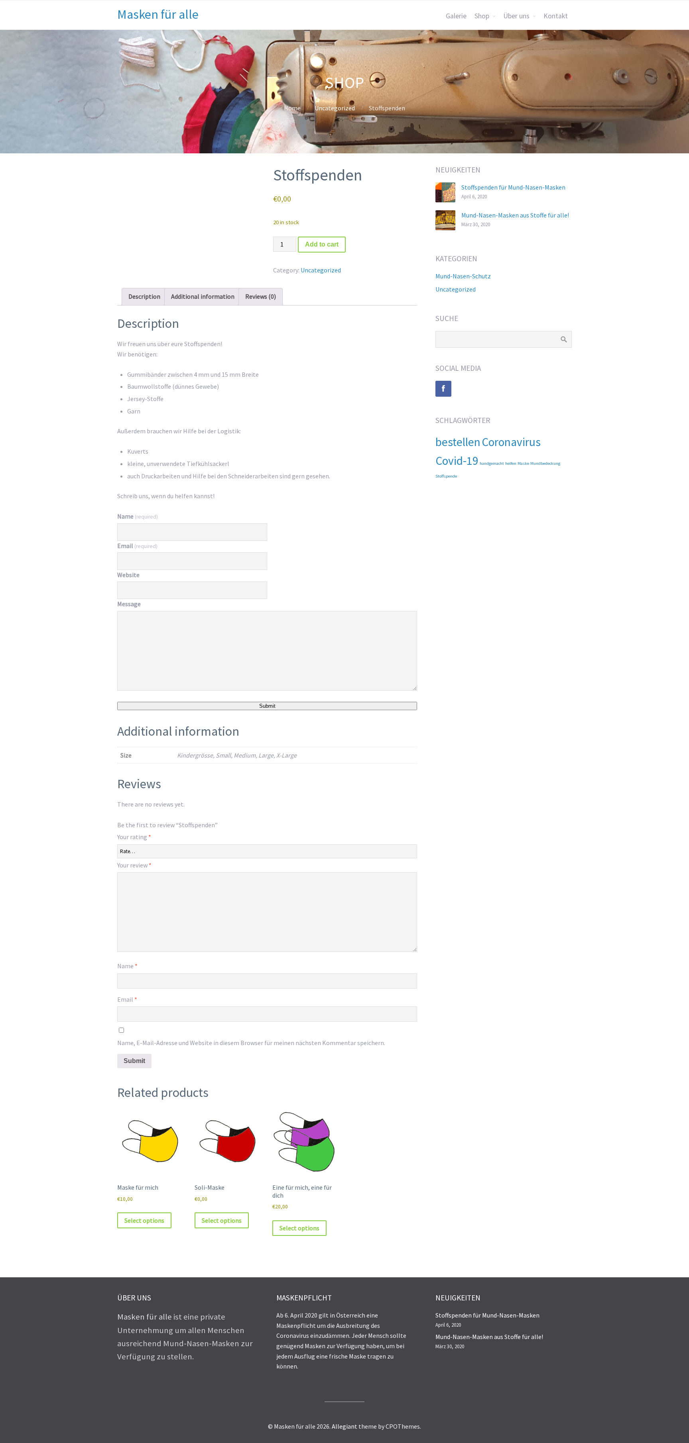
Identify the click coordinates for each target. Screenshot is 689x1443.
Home (292, 108)
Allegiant (344, 1426)
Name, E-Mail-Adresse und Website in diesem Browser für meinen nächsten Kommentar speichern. (251, 1043)
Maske (523, 463)
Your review (134, 865)
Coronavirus (511, 442)
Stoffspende (446, 476)
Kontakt (555, 16)
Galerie (456, 16)
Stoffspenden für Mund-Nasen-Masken (513, 187)
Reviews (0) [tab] (260, 296)
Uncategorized (335, 108)
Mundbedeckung (545, 463)
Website (128, 575)
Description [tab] (144, 296)
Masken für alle (158, 14)
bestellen (457, 442)
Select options (144, 1220)
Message (129, 604)
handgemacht (492, 463)
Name (137, 516)
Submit (267, 706)
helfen (510, 463)
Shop (481, 16)
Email (137, 546)
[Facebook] (443, 389)
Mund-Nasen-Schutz (463, 276)
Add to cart (322, 244)
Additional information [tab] (202, 296)
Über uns (516, 16)
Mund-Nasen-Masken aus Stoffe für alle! (515, 215)
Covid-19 (456, 460)
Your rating (134, 837)
